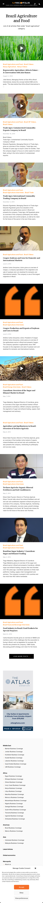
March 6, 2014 (7, 634)
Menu (3, 3)
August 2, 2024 (8, 76)
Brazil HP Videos (30, 122)
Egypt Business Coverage (13, 776)
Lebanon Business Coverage (14, 761)
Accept (21, 887)
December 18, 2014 (9, 133)
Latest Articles (8, 849)
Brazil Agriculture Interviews (13, 192)
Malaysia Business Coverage (14, 843)
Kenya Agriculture (9, 67)
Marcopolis (7, 861)
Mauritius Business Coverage (14, 794)
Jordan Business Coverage (13, 751)
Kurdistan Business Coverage (14, 755)
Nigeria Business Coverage (14, 803)
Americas (6, 825)
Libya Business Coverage (13, 791)
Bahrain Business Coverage (14, 748)
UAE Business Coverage (13, 767)
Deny (21, 893)
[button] (35, 868)
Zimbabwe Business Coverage (15, 819)
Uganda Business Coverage (14, 816)
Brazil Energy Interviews (12, 387)
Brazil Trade (29, 192)
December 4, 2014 (8, 202)
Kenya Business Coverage (13, 788)
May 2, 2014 (7, 557)
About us (8, 864)
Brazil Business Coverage (13, 828)
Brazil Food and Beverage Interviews (16, 625)
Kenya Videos (22, 67)
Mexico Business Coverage (14, 831)
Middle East (7, 745)
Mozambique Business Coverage (15, 800)
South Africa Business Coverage (15, 809)
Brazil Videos (28, 64)
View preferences (21, 898)
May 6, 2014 (7, 432)
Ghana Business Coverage (13, 782)
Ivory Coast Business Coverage (15, 785)
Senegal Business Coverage (14, 806)
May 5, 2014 (7, 493)
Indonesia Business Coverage (14, 840)
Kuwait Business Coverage (13, 758)
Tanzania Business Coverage (14, 813)
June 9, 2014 (7, 264)
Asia (4, 837)
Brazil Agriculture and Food (13, 64)
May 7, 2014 (6, 396)
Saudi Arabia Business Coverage (15, 764)
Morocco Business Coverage (14, 797)
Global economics (9, 855)
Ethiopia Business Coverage (14, 779)
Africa (5, 773)
